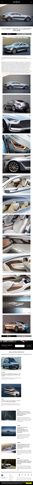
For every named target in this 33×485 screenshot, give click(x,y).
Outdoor (3, 372)
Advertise (11, 477)
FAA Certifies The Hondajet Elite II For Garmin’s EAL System (23, 446)
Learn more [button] (20, 483)
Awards (10, 480)
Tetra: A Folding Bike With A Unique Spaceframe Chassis (24, 413)
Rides (18, 458)
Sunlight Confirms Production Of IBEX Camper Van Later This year (11, 375)
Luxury (18, 425)
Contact (11, 476)
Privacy (10, 479)
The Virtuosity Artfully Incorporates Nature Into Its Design (22, 430)
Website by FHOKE (3, 478)
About (10, 474)
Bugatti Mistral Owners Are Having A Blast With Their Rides (24, 462)
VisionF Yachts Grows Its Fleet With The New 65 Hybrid (10, 401)
